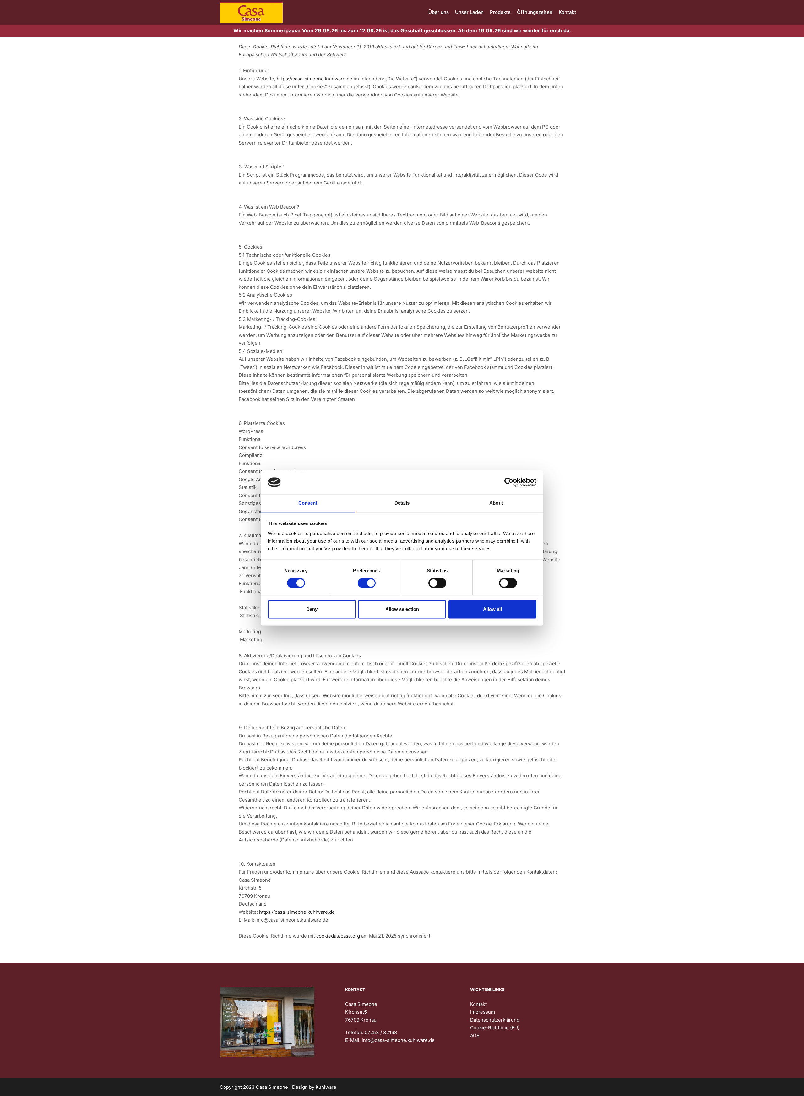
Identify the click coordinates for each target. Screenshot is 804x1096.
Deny (312, 609)
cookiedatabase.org (338, 936)
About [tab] (496, 503)
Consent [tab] (307, 503)
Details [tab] (402, 503)
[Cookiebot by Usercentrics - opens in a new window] (508, 482)
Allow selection (402, 609)
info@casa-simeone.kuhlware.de (398, 1040)
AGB (475, 1035)
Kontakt (478, 1004)
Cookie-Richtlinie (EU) (494, 1028)
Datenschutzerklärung (494, 1020)
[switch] (367, 583)
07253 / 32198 (381, 1032)
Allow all (492, 609)
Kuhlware (326, 1087)
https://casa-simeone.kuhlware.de (314, 79)
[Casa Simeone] (251, 12)
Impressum (482, 1012)
